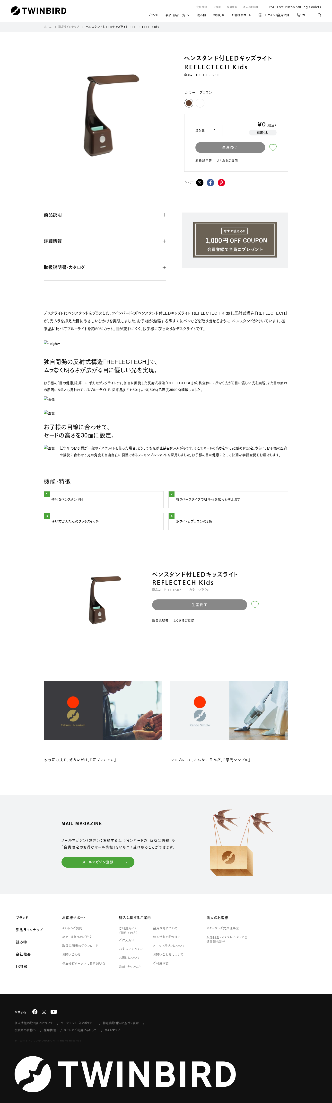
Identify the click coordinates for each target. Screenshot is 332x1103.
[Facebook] (210, 182)
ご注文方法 (127, 940)
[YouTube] (54, 1011)
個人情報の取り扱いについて (34, 1023)
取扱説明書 (203, 160)
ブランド (153, 16)
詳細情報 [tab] (53, 241)
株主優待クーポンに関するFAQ (83, 963)
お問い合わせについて (168, 954)
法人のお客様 (251, 7)
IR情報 (217, 7)
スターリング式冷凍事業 (223, 928)
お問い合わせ (71, 954)
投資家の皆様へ (25, 1030)
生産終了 (230, 147)
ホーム (48, 26)
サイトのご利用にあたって (80, 1030)
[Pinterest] (221, 182)
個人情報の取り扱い (167, 936)
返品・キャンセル (130, 966)
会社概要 (23, 954)
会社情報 (201, 7)
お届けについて (129, 957)
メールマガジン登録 (98, 862)
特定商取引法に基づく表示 (121, 1023)
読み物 (201, 16)
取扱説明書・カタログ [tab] (64, 267)
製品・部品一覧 (175, 15)
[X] (199, 182)
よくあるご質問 (227, 160)
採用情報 (232, 7)
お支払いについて (131, 948)
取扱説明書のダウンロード (80, 945)
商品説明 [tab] (53, 215)
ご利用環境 (161, 963)
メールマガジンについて (169, 945)
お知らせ (218, 16)
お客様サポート (241, 16)
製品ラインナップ (68, 26)
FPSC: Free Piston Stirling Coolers (292, 6)
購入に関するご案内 (135, 917)
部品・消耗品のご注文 (77, 936)
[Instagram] (44, 1011)
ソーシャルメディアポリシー (78, 1023)
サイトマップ (112, 1030)
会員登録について (165, 928)
